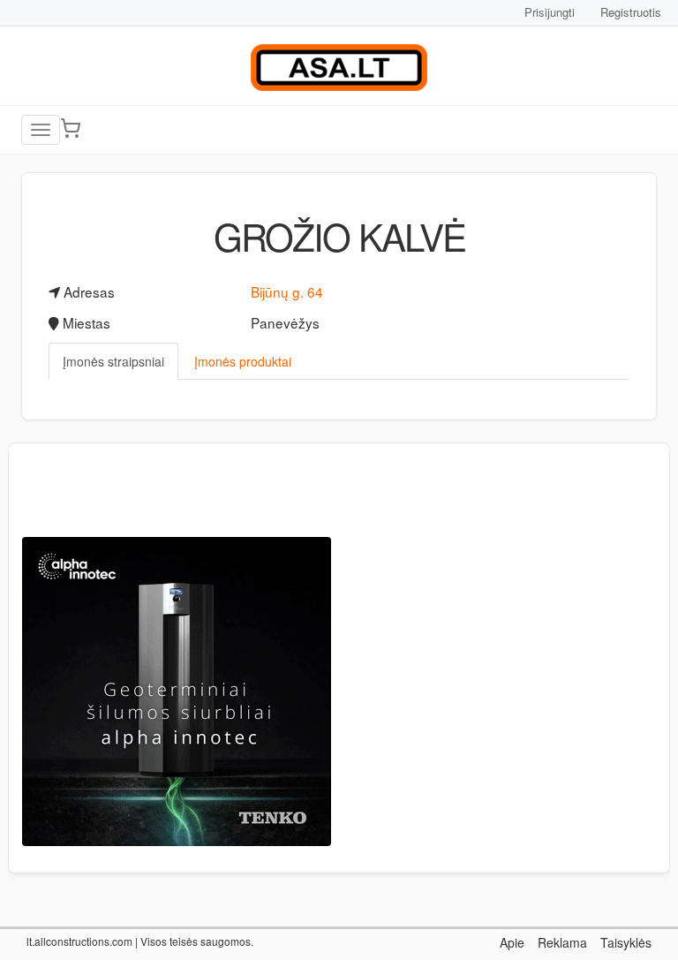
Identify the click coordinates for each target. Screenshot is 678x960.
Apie (512, 942)
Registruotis (630, 12)
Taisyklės (626, 942)
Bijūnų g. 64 (287, 291)
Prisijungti (549, 12)
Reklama (562, 942)
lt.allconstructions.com (79, 941)
